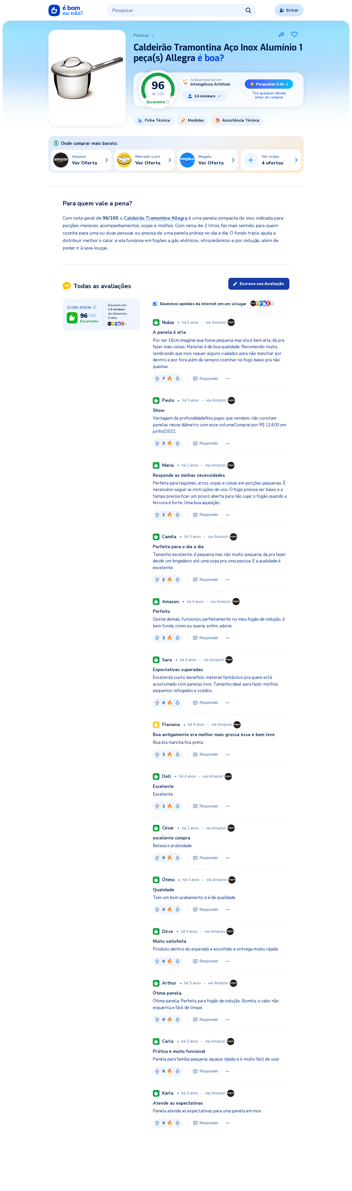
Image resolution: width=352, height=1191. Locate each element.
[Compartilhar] (281, 34)
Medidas (196, 120)
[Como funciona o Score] (168, 101)
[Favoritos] (294, 34)
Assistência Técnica (240, 120)
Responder (208, 378)
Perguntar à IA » (272, 84)
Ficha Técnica (157, 120)
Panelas (141, 35)
